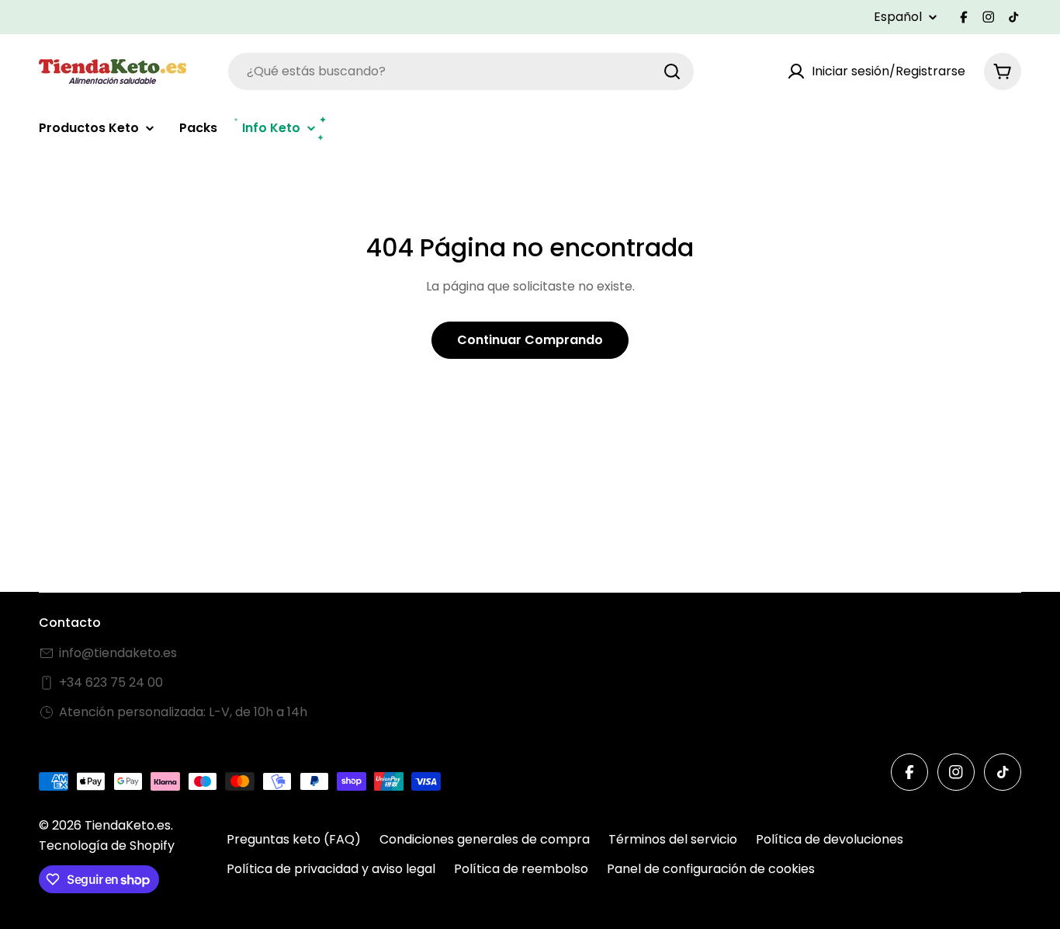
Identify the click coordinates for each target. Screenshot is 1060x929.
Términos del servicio (672, 839)
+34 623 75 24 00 (111, 682)
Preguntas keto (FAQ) (294, 839)
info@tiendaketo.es (118, 653)
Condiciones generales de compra (484, 839)
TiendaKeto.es (128, 825)
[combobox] (461, 71)
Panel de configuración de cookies (711, 869)
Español (898, 17)
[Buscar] (672, 71)
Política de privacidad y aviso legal (331, 869)
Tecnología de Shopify (107, 845)
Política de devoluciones (829, 839)
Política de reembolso (521, 869)
